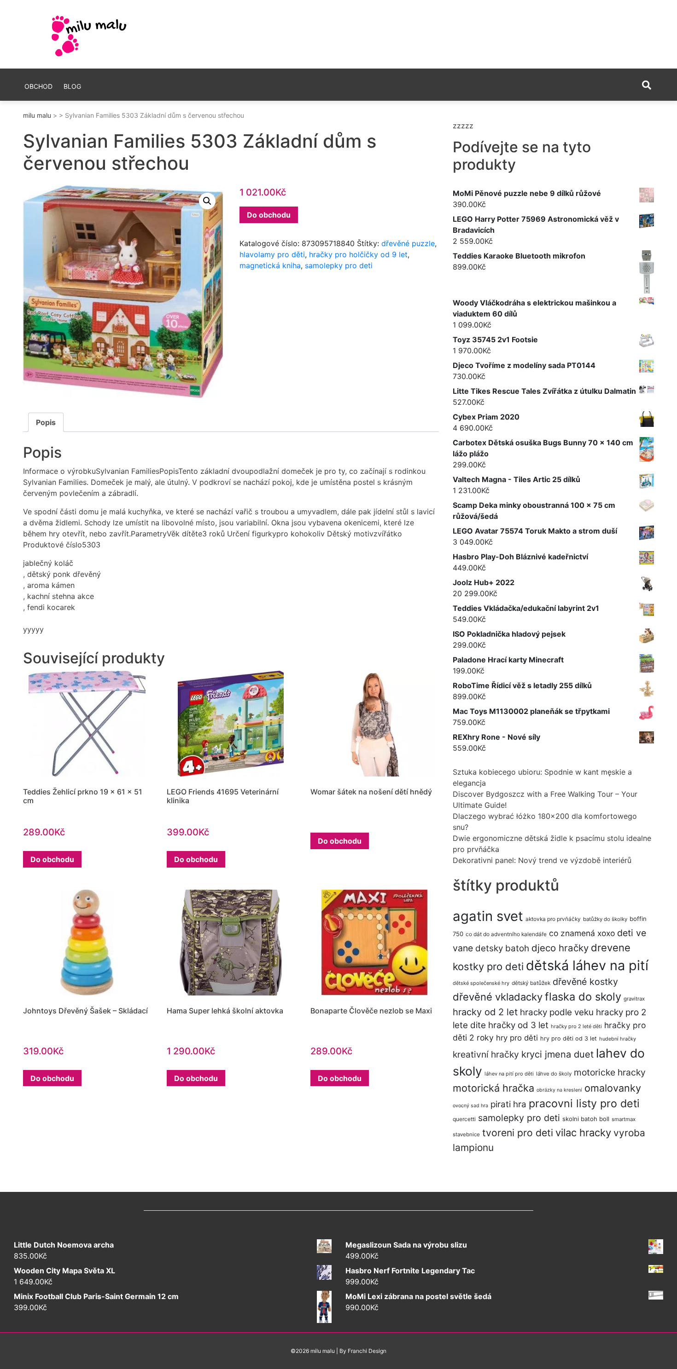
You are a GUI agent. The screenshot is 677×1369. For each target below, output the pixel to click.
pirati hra (508, 1104)
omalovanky (612, 1088)
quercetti (464, 1119)
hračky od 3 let (518, 1025)
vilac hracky (583, 1133)
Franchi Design (367, 1350)
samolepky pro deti (339, 265)
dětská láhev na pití (587, 965)
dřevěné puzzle (408, 243)
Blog (72, 86)
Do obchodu (269, 214)
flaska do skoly (583, 996)
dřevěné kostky (585, 981)
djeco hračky (560, 948)
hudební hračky (617, 1038)
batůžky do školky (605, 919)
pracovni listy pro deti (584, 1103)
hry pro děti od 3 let (568, 1038)
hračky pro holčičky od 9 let (358, 254)
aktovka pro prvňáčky (553, 918)
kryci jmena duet (557, 1054)
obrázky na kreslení (559, 1090)
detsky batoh (502, 948)
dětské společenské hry (481, 983)
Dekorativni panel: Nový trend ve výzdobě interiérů (542, 860)
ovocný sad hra (470, 1106)
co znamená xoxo (582, 933)
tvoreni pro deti (517, 1133)
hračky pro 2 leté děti (576, 1026)
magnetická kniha (270, 265)
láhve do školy (554, 1073)
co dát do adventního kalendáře (506, 934)
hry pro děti (517, 1037)
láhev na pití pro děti (509, 1073)
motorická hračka (493, 1088)
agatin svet (488, 916)
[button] (207, 201)
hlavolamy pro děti (272, 254)
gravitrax (634, 998)
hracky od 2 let (485, 1012)
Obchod (38, 86)
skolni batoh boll (585, 1118)
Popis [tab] (46, 422)
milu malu (37, 115)
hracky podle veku (557, 1012)
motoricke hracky (610, 1072)
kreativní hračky (486, 1054)
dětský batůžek (531, 982)
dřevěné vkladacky (498, 997)
